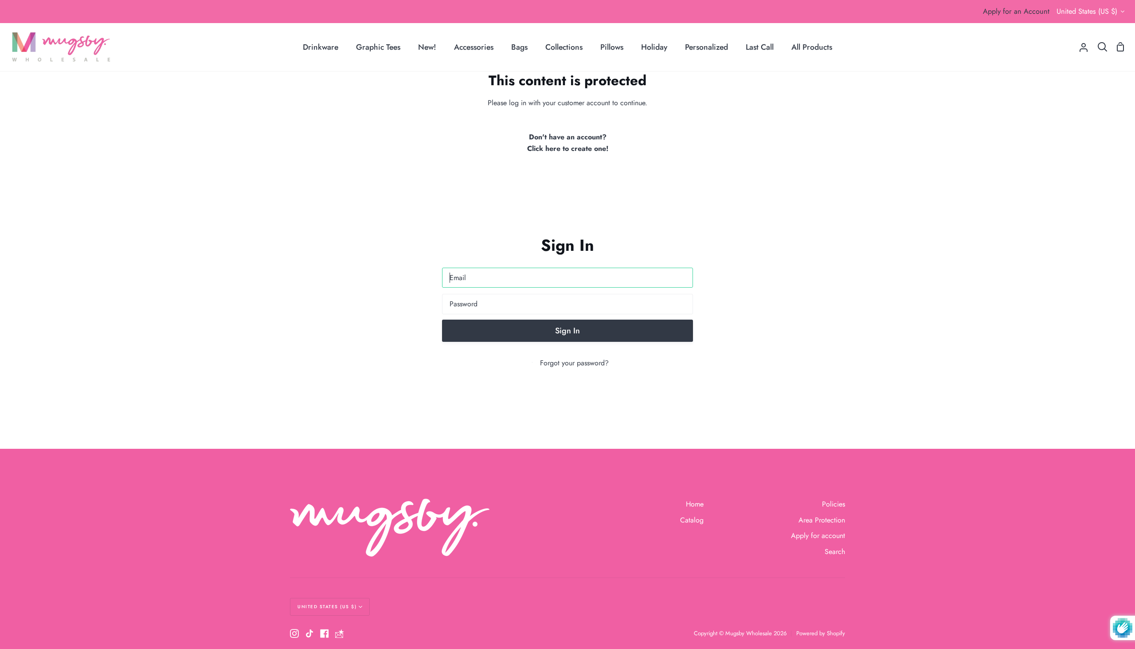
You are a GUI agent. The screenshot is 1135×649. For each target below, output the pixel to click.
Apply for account (818, 535)
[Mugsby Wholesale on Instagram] (294, 633)
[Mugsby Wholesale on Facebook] (324, 633)
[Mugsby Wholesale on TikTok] (309, 633)
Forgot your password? (574, 363)
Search (835, 551)
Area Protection (821, 520)
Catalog (692, 520)
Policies (833, 504)
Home (695, 504)
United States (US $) (1087, 11)
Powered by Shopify (820, 633)
